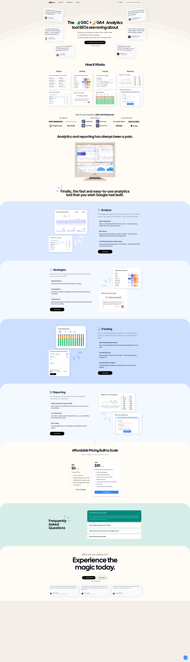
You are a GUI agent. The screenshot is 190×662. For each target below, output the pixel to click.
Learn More (105, 251)
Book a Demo (102, 577)
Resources (69, 2)
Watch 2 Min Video (95, 45)
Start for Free (89, 577)
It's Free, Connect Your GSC (133, 2)
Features (61, 2)
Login (120, 2)
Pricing (77, 2)
